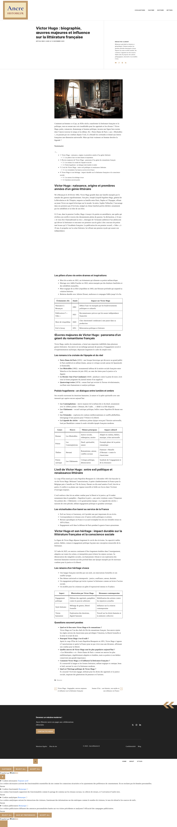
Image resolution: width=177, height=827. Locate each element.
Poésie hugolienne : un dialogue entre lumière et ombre (81, 165)
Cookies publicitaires (10, 806)
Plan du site (53, 746)
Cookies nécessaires (9, 781)
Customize (7, 769)
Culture (151, 10)
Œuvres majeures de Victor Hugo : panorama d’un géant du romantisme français (89, 160)
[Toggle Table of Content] (55, 152)
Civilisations (140, 10)
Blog (139, 746)
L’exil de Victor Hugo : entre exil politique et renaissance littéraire (84, 167)
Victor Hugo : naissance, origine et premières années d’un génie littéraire (86, 155)
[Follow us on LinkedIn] (140, 725)
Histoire (160, 10)
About (131, 761)
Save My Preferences (25, 815)
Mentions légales (41, 746)
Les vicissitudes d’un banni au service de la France (79, 170)
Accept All (35, 769)
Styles (139, 761)
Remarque (22, 789)
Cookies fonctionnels (10, 789)
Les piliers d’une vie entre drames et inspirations (79, 157)
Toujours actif (23, 781)
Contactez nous (45, 731)
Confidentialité (131, 746)
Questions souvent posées (72, 180)
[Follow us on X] (133, 725)
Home (124, 761)
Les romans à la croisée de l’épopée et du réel (78, 162)
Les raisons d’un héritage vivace (74, 177)
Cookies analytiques (9, 797)
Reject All (21, 769)
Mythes (170, 10)
